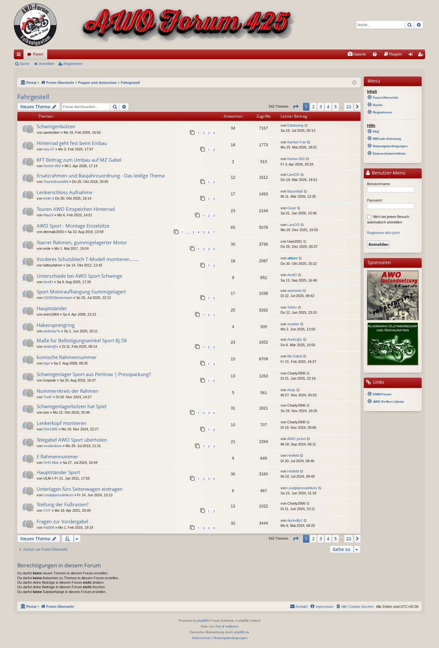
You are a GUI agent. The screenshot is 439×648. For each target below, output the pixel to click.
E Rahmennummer (57, 456)
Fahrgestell (33, 97)
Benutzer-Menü (388, 173)
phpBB (202, 620)
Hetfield (293, 455)
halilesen (231, 626)
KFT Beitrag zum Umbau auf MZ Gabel (79, 160)
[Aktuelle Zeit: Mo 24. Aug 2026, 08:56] (354, 82)
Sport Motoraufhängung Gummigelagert (81, 291)
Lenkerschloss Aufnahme (64, 192)
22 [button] (348, 107)
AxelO (48, 282)
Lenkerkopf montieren (61, 423)
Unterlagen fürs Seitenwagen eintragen (79, 489)
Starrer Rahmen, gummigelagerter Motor (82, 242)
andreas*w (51, 331)
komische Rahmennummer (67, 357)
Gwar (291, 208)
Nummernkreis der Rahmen (67, 391)
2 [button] (313, 107)
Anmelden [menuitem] (412, 55)
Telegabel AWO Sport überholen (72, 440)
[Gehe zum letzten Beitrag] (306, 125)
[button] (295, 107)
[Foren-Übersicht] (155, 25)
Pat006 (48, 527)
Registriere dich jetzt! (383, 233)
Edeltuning (295, 125)
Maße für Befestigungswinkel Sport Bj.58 (82, 340)
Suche (25, 64)
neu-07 (48, 149)
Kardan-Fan (296, 142)
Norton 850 (52, 166)
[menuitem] (357, 54)
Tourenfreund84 (55, 182)
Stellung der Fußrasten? (62, 504)
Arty (218, 626)
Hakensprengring (56, 325)
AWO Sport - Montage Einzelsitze (73, 225)
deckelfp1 (294, 520)
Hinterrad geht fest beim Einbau (72, 143)
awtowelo (294, 290)
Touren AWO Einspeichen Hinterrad (76, 209)
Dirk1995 (50, 429)
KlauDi (48, 215)
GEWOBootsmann (57, 298)
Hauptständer (52, 308)
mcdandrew (52, 446)
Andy (291, 390)
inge (46, 363)
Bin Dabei (294, 356)
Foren (38, 54)
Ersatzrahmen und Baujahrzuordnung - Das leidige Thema (101, 175)
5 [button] (335, 107)
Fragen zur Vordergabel (62, 521)
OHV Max (51, 462)
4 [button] (328, 107)
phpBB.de (241, 632)
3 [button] (320, 107)
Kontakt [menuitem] (302, 606)
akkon (292, 258)
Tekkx (292, 307)
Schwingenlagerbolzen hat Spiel (71, 406)
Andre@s (50, 346)
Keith (47, 198)
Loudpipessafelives (58, 495)
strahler (293, 324)
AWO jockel (296, 439)
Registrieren (73, 64)
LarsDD (293, 174)
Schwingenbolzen (56, 126)
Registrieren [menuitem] (421, 55)
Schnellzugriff (19, 55)
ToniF (47, 397)
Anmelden (46, 64)
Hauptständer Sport (58, 472)
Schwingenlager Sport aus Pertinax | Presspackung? (94, 374)
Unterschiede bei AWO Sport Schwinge (79, 276)
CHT (47, 510)
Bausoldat (295, 191)
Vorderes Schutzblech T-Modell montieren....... (88, 259)
